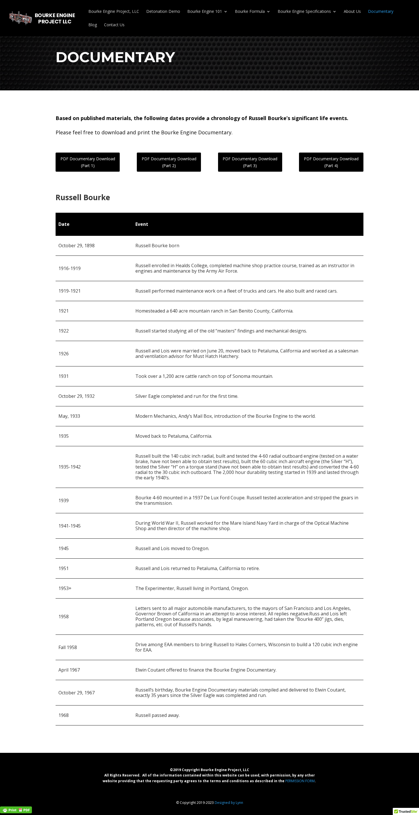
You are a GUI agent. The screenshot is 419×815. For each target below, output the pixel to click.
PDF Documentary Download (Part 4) (331, 162)
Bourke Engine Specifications (304, 11)
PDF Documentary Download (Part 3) (250, 162)
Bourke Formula (250, 11)
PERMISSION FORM (300, 780)
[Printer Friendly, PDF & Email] (16, 809)
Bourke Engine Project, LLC (113, 11)
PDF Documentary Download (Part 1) (87, 162)
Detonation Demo (163, 11)
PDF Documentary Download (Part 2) (169, 162)
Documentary (380, 11)
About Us (352, 11)
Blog (92, 25)
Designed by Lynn (229, 802)
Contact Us (114, 25)
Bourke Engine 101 (204, 11)
